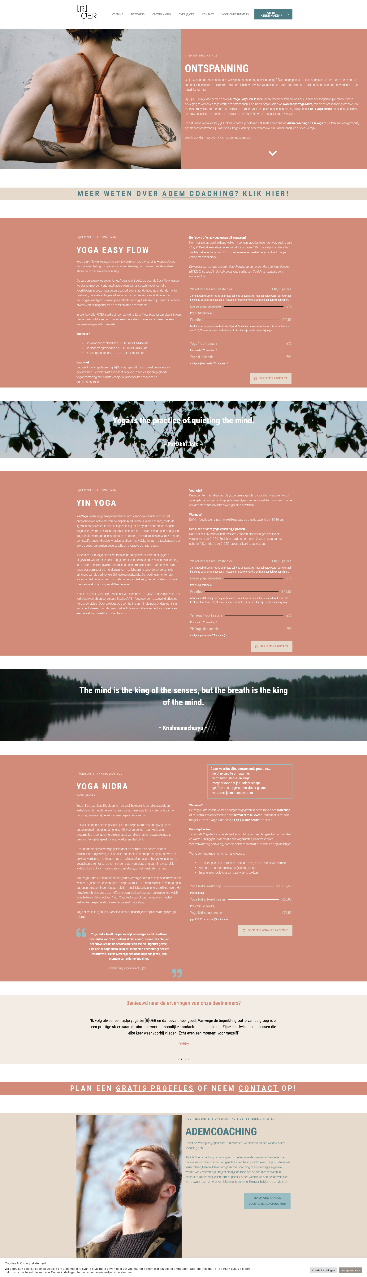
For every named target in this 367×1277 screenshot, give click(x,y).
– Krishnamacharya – (183, 727)
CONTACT (208, 14)
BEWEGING (138, 14)
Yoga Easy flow (113, 250)
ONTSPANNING (161, 14)
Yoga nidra (102, 786)
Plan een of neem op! (183, 1088)
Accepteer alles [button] (350, 1270)
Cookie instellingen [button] (323, 1270)
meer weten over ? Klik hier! (183, 193)
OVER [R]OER (186, 14)
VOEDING (117, 14)
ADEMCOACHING (221, 1131)
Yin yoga (96, 503)
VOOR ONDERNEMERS (235, 14)
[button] (80, 1032)
